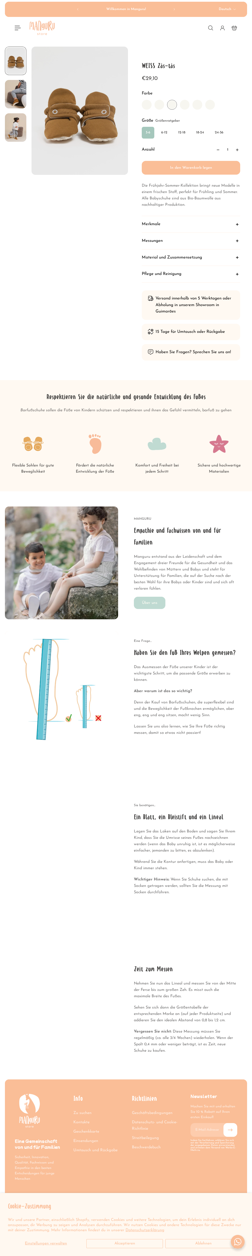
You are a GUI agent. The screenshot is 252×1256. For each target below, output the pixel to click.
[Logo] (42, 28)
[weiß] (147, 105)
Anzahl (148, 149)
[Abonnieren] (230, 1130)
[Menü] (18, 28)
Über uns (149, 603)
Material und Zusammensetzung (172, 257)
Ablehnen (203, 1243)
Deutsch (225, 9)
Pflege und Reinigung (161, 274)
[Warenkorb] (234, 28)
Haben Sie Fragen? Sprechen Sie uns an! (193, 352)
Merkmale (151, 224)
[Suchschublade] (211, 28)
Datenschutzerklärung (145, 1230)
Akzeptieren (124, 1243)
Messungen (152, 241)
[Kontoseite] (222, 28)
